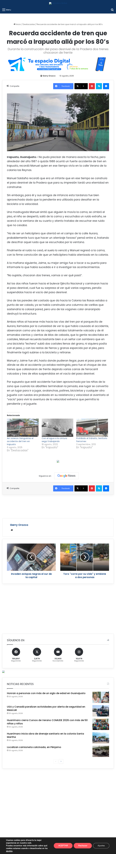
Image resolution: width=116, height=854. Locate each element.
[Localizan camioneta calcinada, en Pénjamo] (100, 751)
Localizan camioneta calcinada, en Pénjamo (34, 747)
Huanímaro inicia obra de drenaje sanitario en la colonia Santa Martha (45, 735)
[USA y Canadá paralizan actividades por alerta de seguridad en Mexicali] (100, 710)
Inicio (18, 24)
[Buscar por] (112, 9)
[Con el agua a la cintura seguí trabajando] (57, 428)
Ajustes (101, 845)
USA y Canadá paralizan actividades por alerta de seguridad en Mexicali (46, 708)
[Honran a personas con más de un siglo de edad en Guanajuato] (100, 697)
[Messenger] (106, 86)
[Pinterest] (92, 86)
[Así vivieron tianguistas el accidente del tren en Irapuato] (23, 428)
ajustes (9, 851)
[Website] (12, 530)
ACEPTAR (63, 845)
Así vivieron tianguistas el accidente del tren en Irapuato (20, 441)
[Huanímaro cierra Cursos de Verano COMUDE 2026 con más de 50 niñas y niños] (100, 724)
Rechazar (82, 845)
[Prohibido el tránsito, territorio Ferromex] (92, 428)
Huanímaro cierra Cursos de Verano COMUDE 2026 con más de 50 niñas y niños (47, 721)
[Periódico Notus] (58, 3)
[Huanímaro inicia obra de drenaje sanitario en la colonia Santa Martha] (100, 737)
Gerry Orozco (49, 76)
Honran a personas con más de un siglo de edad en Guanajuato (46, 693)
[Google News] (66, 476)
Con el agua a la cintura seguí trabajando (54, 440)
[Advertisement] (58, 506)
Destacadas (29, 24)
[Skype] (99, 86)
